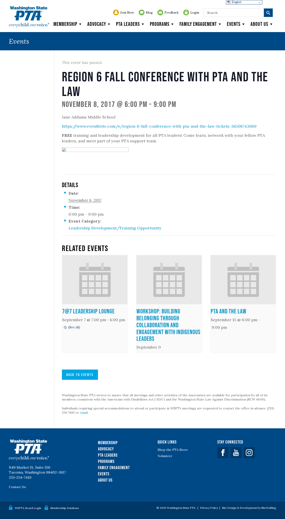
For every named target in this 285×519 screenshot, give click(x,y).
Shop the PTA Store (173, 450)
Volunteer (165, 456)
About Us (105, 480)
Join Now (127, 12)
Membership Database (64, 508)
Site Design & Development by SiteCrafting (249, 507)
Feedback (172, 12)
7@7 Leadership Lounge (88, 311)
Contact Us (17, 487)
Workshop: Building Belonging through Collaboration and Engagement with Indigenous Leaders (168, 325)
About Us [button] (259, 24)
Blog (149, 12)
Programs (159, 24)
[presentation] (94, 279)
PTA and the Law (228, 311)
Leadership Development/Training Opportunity (115, 228)
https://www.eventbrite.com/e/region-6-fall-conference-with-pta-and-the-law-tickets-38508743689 (159, 126)
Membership (65, 24)
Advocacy (96, 24)
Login (194, 12)
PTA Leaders (128, 24)
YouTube (236, 452)
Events (233, 24)
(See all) (74, 327)
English (236, 2)
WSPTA (29, 16)
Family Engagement (198, 24)
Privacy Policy (209, 507)
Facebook (222, 452)
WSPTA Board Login (28, 508)
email (84, 413)
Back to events (80, 375)
